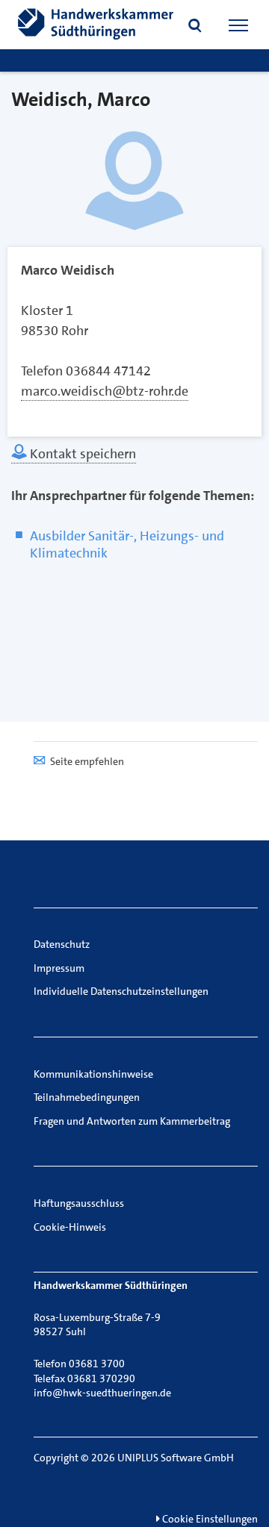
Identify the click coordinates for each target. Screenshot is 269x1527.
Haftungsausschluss (79, 1203)
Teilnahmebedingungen (87, 1097)
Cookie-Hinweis (70, 1227)
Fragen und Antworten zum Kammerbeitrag (132, 1121)
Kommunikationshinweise (93, 1074)
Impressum (59, 968)
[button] (195, 27)
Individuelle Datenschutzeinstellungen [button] (121, 991)
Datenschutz (62, 944)
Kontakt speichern (81, 454)
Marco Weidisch (67, 270)
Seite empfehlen (87, 761)
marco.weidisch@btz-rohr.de (104, 391)
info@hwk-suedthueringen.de (102, 1392)
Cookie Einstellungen (209, 1519)
